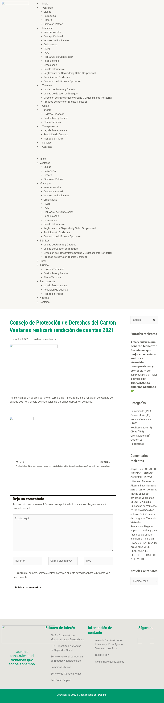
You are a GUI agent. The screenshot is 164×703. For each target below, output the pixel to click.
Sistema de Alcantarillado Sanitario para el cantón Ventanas (144, 485)
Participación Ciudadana (57, 77)
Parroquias (50, 15)
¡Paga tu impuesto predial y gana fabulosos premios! (144, 530)
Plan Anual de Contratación (58, 56)
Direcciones (50, 64)
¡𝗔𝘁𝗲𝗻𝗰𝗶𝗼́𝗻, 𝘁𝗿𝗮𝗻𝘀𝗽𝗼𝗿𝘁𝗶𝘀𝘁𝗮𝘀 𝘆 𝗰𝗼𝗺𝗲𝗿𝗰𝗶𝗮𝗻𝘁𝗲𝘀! (142, 366)
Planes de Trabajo (54, 138)
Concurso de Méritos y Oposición (62, 81)
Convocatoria (138, 415)
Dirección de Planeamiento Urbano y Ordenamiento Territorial (78, 97)
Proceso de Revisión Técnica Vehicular (65, 101)
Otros (134, 439)
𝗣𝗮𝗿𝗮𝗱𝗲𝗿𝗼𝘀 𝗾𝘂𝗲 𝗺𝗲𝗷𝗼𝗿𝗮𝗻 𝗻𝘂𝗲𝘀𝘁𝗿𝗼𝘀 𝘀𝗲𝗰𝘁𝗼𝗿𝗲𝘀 (143, 354)
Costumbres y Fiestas (56, 118)
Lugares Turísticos (54, 114)
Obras (45, 105)
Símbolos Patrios (53, 24)
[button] (97, 155)
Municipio (47, 28)
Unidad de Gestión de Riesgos (61, 93)
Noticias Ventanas (141, 419)
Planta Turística (52, 122)
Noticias (47, 142)
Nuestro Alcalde (53, 32)
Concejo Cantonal (53, 36)
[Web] (98, 561)
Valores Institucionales (56, 40)
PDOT (47, 48)
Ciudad (47, 11)
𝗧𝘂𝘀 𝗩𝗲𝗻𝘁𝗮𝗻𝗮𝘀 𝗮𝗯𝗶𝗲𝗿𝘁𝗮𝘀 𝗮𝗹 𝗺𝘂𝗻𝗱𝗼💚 (143, 387)
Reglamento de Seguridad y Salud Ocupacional (70, 73)
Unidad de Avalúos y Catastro (60, 89)
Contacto (47, 146)
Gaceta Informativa (54, 69)
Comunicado (137, 411)
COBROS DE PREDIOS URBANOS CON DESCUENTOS (144, 473)
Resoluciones (51, 60)
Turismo (46, 109)
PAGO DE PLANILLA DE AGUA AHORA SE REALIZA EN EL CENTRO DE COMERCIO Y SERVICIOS (144, 551)
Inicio (45, 3)
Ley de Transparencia (55, 130)
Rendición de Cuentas (56, 134)
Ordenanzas (50, 44)
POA (46, 52)
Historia (48, 19)
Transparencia (50, 126)
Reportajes (137, 443)
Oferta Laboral (139, 435)
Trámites (47, 85)
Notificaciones (139, 427)
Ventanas (47, 7)
